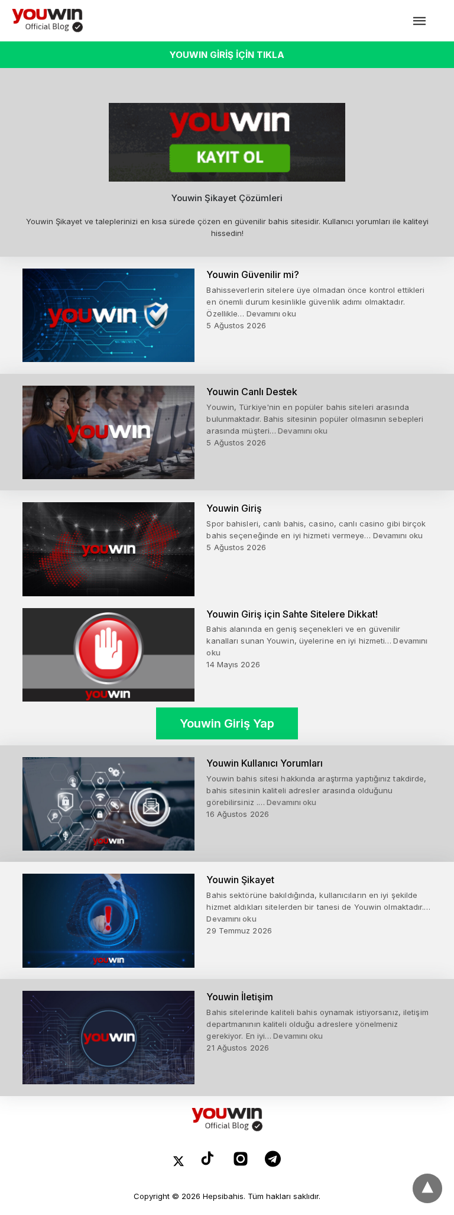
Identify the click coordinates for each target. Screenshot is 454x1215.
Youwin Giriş (234, 508)
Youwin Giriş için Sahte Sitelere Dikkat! (292, 614)
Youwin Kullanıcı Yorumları (264, 763)
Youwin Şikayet (240, 880)
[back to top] (427, 1188)
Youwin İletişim (239, 997)
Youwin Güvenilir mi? (252, 274)
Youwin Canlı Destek (251, 392)
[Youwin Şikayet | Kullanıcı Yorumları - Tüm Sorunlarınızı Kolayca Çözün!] (47, 21)
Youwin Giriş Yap (227, 723)
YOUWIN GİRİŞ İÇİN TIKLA (227, 54)
